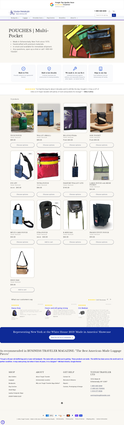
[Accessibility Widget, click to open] (3, 422)
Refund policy (60, 419)
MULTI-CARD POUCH (19, 232)
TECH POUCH (16, 135)
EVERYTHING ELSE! (15, 396)
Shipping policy (90, 419)
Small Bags (12, 390)
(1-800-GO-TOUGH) (97, 388)
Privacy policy (69, 419)
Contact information (102, 419)
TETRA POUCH (43, 183)
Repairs (65, 383)
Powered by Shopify (49, 419)
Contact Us (66, 377)
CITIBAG (80, 317)
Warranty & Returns (69, 380)
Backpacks (12, 383)
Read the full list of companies (61, 337)
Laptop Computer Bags (16, 393)
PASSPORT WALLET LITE (73, 183)
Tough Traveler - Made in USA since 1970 (32, 419)
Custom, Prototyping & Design (73, 386)
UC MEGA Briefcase (47, 318)
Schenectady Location (43, 380)
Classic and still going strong (56, 308)
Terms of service (79, 419)
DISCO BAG (14, 280)
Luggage (11, 380)
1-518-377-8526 (96, 391)
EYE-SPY (13, 183)
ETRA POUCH (42, 232)
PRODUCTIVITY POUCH (99, 232)
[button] (14, 18)
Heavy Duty (16, 308)
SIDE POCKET (95, 135)
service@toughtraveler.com (100, 395)
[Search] (114, 15)
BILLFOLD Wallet (70, 135)
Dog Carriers (13, 386)
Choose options (22, 145)
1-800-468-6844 (100, 11)
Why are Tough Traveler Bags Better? (48, 383)
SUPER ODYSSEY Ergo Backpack (14, 318)
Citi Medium (83, 308)
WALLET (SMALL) (44, 135)
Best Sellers (12, 377)
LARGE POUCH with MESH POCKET (100, 184)
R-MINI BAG (68, 232)
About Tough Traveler (43, 377)
